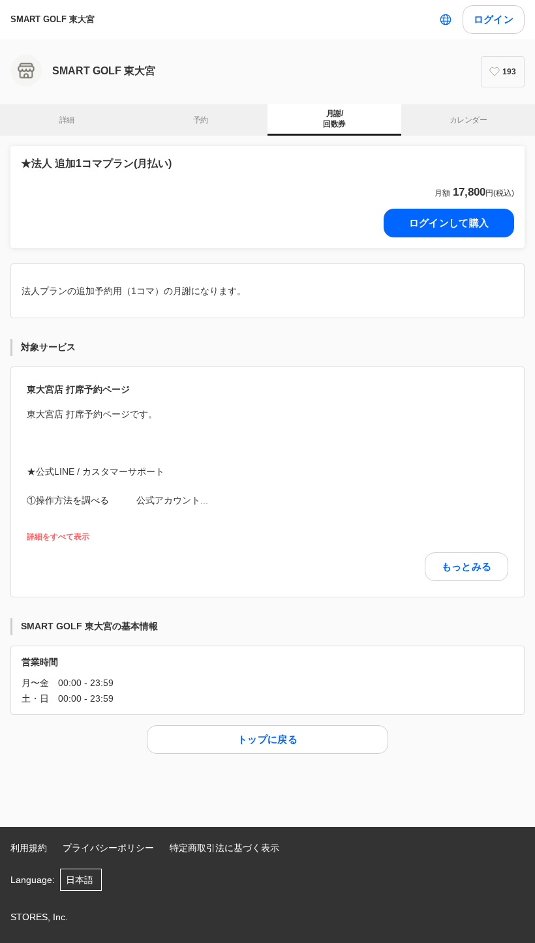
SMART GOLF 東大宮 (52, 19)
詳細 (66, 120)
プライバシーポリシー (108, 848)
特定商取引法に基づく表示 (224, 848)
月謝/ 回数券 (334, 118)
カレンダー (468, 120)
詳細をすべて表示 (58, 537)
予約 (200, 120)
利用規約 (28, 848)
